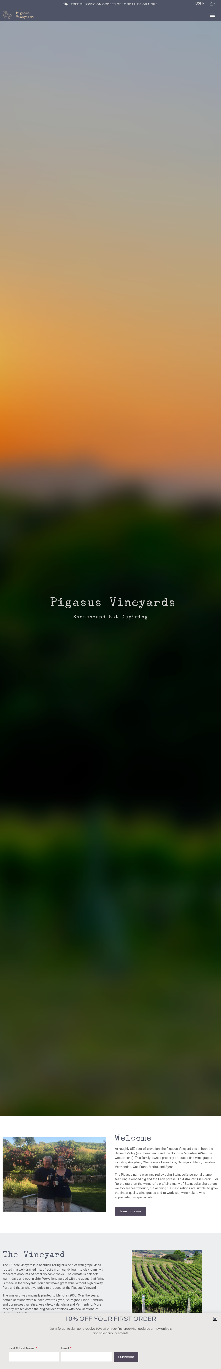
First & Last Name (22, 1348)
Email (65, 1348)
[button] (212, 15)
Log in (200, 3)
